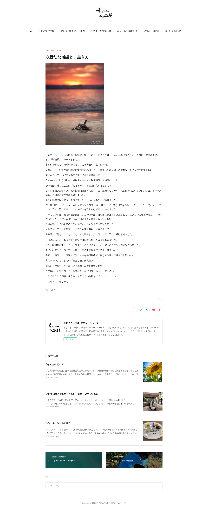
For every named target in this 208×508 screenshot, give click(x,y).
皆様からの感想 (151, 30)
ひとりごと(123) (52, 290)
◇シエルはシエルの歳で (58, 423)
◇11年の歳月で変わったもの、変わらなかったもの (72, 393)
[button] (29, 31)
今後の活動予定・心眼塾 (72, 30)
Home (29, 30)
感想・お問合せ (173, 30)
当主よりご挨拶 (46, 30)
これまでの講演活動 (101, 30)
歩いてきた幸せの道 (127, 30)
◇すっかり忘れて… (56, 364)
